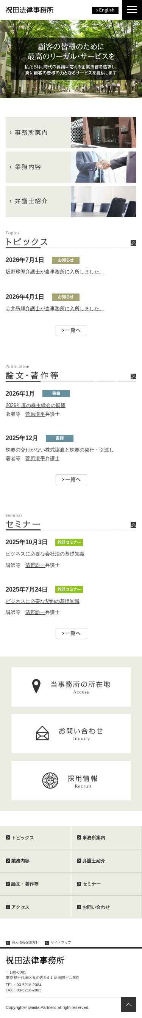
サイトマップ (61, 942)
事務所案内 (94, 837)
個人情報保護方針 (25, 942)
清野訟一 (35, 565)
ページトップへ (128, 1004)
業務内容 (20, 860)
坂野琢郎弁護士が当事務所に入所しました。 (55, 272)
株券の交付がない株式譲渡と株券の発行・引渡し (60, 450)
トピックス (22, 837)
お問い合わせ (96, 907)
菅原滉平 (35, 414)
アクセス (20, 907)
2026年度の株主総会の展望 (36, 405)
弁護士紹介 (94, 860)
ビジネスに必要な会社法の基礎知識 (45, 554)
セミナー (92, 884)
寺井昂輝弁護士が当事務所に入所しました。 (55, 308)
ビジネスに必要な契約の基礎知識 (43, 601)
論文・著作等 (25, 884)
